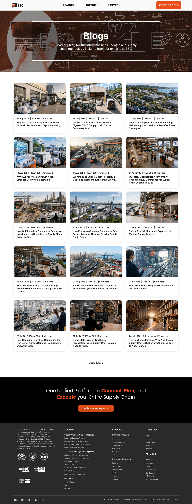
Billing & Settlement (71, 471)
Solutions (68, 5)
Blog (147, 436)
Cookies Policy (156, 499)
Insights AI (116, 479)
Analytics (67, 488)
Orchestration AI (118, 470)
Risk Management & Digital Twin (76, 441)
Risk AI (114, 455)
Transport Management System (79, 451)
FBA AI (114, 476)
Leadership (150, 463)
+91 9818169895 (152, 480)
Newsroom (150, 445)
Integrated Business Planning (74, 438)
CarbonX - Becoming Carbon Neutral (77, 444)
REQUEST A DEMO (169, 5)
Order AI (115, 463)
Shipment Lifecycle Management (76, 455)
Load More (96, 362)
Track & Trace (69, 465)
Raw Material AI (117, 448)
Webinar (149, 449)
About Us (149, 460)
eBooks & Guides (152, 442)
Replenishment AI (118, 442)
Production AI (117, 445)
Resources (91, 5)
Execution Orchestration (73, 461)
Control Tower (69, 482)
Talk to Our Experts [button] (96, 408)
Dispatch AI (116, 466)
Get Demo (150, 473)
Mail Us (150, 476)
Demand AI (116, 439)
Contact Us (151, 470)
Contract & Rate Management (75, 468)
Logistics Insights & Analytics (75, 474)
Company (113, 5)
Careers (149, 466)
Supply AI (115, 452)
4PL (65, 485)
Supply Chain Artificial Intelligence (80, 435)
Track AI (115, 473)
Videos (148, 439)
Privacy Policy (142, 499)
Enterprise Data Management (74, 447)
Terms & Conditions (170, 499)
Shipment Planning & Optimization (76, 458)
